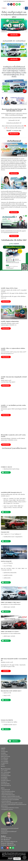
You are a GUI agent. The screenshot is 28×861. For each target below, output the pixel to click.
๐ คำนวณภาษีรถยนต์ (6, 801)
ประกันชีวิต (3, 753)
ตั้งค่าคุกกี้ (10, 858)
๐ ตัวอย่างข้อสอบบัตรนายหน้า (8, 794)
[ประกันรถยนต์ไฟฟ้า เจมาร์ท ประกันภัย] (14, 149)
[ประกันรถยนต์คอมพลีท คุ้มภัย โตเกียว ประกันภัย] (14, 182)
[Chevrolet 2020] (6, 541)
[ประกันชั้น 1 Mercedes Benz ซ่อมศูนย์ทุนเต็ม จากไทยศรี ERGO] (6, 385)
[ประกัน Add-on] (14, 86)
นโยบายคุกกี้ (18, 856)
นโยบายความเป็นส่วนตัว (9, 856)
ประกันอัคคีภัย (4, 777)
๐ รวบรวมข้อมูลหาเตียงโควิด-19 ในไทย (10, 808)
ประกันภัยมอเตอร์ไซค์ (5, 775)
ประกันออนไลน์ (4, 755)
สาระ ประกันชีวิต (4, 761)
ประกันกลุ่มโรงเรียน (5, 784)
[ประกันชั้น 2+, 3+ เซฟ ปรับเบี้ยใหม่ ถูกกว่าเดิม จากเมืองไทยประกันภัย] (6, 415)
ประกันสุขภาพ (4, 782)
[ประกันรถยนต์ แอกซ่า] (14, 101)
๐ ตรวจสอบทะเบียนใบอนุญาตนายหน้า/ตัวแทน (11, 798)
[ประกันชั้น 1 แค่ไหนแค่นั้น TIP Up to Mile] (6, 328)
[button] (23, 8)
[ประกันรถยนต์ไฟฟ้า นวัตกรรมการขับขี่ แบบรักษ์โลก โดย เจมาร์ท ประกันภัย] (14, 173)
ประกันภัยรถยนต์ (5, 774)
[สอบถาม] (6, 582)
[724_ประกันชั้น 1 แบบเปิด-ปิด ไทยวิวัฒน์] (14, 222)
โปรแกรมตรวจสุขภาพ (6, 785)
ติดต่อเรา (3, 766)
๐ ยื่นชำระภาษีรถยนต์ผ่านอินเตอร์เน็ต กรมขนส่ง (12, 803)
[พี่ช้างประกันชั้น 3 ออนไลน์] (6, 444)
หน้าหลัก (3, 750)
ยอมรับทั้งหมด (17, 858)
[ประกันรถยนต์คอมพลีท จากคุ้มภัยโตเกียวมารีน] (14, 212)
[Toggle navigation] (26, 8)
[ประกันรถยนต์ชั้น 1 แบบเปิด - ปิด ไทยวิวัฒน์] (14, 236)
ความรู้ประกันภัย (4, 763)
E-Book (3, 765)
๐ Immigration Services (7, 809)
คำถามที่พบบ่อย (4, 758)
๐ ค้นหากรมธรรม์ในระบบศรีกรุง (8, 791)
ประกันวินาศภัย (4, 751)
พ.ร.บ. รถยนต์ (4, 770)
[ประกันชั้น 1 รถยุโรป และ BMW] (6, 671)
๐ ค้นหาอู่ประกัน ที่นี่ (5, 790)
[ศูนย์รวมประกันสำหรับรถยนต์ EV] (14, 25)
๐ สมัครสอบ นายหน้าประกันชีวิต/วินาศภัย (10, 796)
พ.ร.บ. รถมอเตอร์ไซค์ (5, 772)
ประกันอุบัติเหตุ (4, 779)
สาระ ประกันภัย (4, 760)
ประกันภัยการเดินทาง (6, 780)
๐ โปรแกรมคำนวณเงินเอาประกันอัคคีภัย (10, 799)
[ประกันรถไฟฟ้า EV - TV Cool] (14, 50)
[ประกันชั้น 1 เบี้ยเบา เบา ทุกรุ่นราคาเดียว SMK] (6, 357)
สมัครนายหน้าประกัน (5, 756)
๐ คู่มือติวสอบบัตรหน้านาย (7, 793)
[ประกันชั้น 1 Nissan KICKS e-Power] (6, 301)
